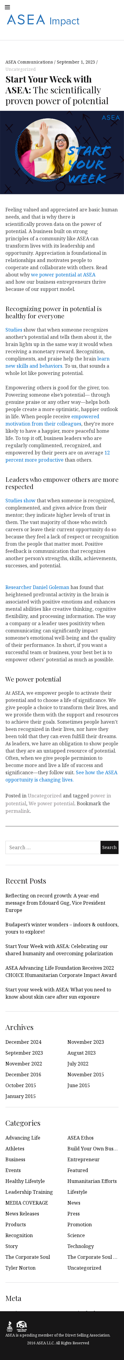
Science (76, 1235)
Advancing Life (22, 1137)
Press (73, 1213)
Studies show (20, 500)
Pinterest (101, 19)
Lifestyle (77, 1192)
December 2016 (23, 1074)
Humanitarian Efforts (92, 1181)
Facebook (35, 7)
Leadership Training (29, 1192)
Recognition (19, 1235)
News (73, 1202)
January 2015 (20, 1096)
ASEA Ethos (80, 1137)
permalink (17, 811)
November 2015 (85, 1074)
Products (15, 1224)
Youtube (61, 7)
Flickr (101, 7)
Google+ (114, 7)
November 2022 (23, 1063)
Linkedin (88, 7)
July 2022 (77, 1063)
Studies (14, 329)
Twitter (75, 7)
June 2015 (78, 1085)
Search (114, 32)
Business (15, 1159)
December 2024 (23, 1042)
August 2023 (81, 1053)
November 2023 (85, 1042)
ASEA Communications (29, 62)
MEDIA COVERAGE (26, 1202)
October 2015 (20, 1085)
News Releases (22, 1213)
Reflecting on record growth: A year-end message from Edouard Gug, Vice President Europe (55, 902)
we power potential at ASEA (63, 274)
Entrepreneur (83, 1159)
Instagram (48, 7)
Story (11, 1246)
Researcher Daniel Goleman (37, 587)
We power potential (51, 803)
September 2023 (24, 1053)
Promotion (79, 1224)
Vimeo (114, 19)
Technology (80, 1246)
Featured (77, 1170)
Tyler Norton (20, 1268)
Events (13, 1170)
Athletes (14, 1148)
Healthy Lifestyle (25, 1181)
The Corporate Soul (27, 1257)
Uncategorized (20, 69)
